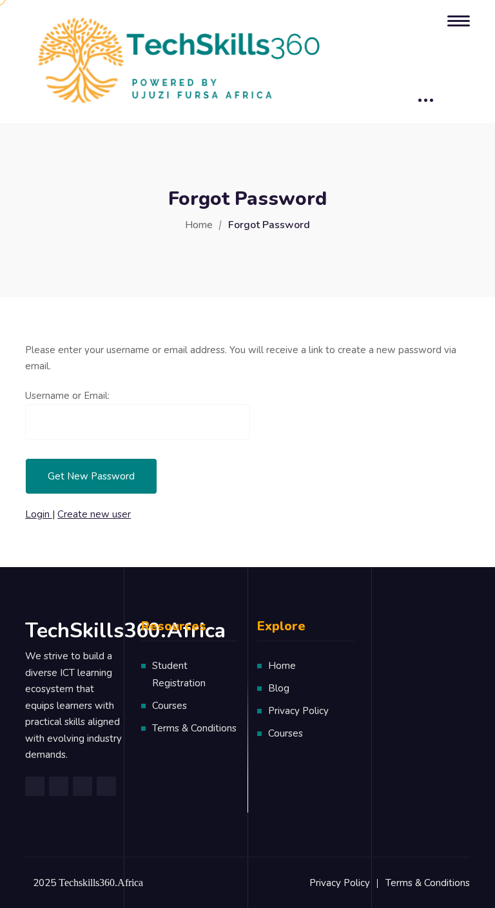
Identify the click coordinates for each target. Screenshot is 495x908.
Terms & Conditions (194, 728)
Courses (169, 705)
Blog (278, 688)
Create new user (94, 514)
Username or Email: (67, 395)
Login (38, 514)
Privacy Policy (298, 710)
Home (199, 225)
